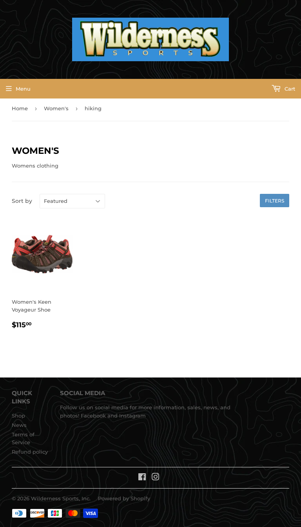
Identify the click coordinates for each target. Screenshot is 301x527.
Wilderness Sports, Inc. (61, 498)
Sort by (22, 200)
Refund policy (30, 452)
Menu (23, 89)
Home (20, 108)
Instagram (132, 415)
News (19, 425)
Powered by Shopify (124, 498)
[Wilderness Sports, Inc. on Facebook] (142, 478)
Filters (274, 201)
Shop (18, 415)
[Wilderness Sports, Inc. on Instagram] (156, 478)
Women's (56, 108)
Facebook (93, 415)
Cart (289, 89)
